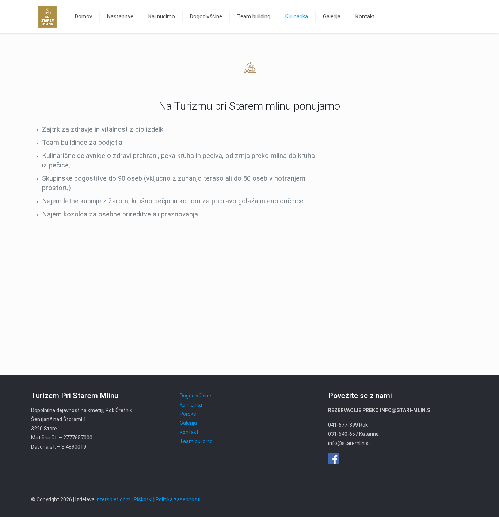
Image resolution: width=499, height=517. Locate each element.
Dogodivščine (195, 396)
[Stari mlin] (47, 16)
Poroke (188, 414)
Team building (196, 441)
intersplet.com (113, 499)
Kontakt (189, 432)
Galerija (188, 423)
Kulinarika (191, 405)
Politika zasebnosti (178, 499)
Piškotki (143, 499)
